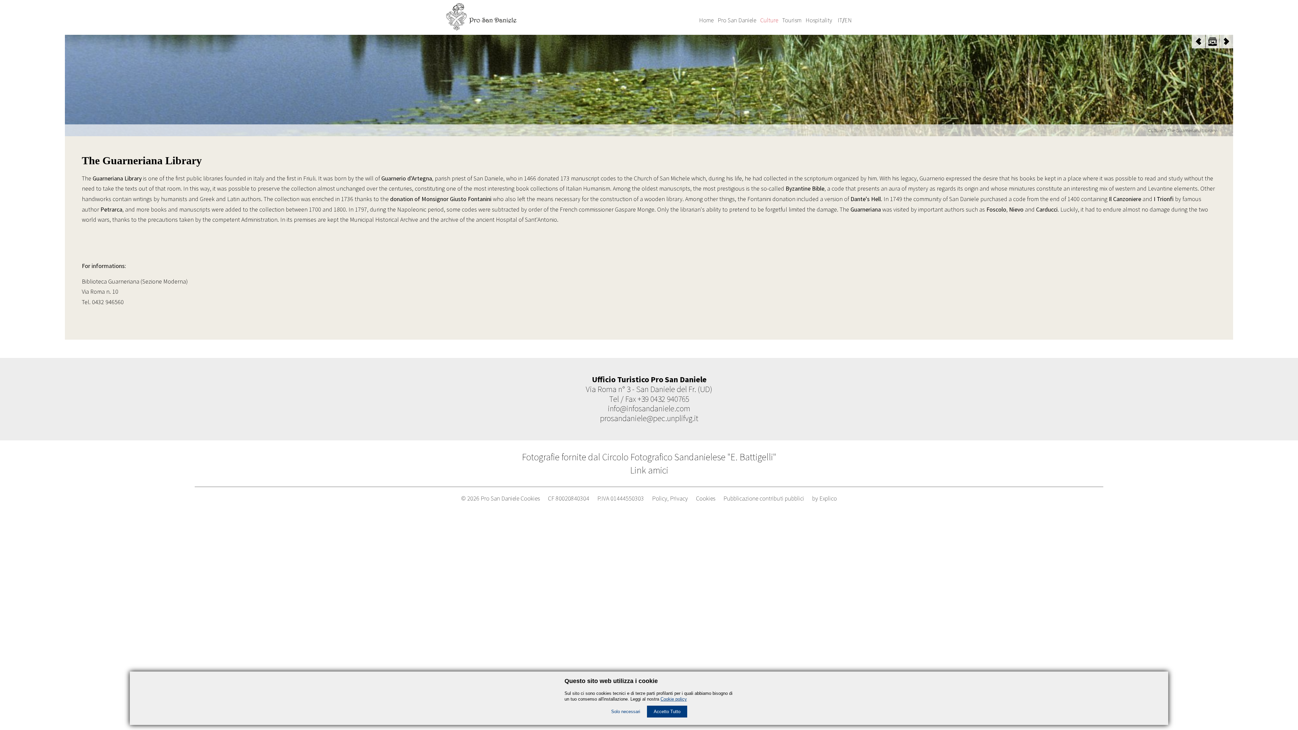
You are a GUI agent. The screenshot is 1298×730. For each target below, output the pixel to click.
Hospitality (819, 20)
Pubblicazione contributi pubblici (763, 498)
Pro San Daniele (737, 20)
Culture (769, 20)
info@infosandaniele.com (649, 408)
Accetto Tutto (667, 711)
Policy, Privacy (670, 498)
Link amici (649, 470)
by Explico (824, 498)
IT (840, 20)
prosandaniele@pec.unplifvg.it (649, 418)
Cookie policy (673, 699)
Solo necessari (625, 711)
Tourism (791, 20)
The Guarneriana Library (1191, 130)
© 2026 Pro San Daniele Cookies (500, 498)
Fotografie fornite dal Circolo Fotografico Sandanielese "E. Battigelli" (649, 457)
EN (848, 20)
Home (706, 20)
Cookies (705, 498)
